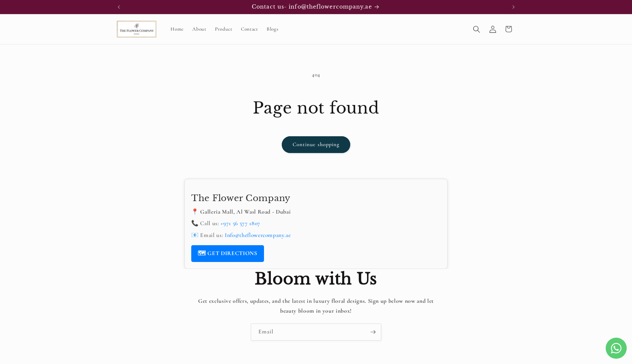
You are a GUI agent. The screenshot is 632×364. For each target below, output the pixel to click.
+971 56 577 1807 (240, 223)
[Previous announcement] (119, 7)
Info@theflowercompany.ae (258, 235)
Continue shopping (316, 144)
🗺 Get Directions (227, 253)
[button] (477, 29)
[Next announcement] (513, 7)
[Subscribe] (373, 332)
